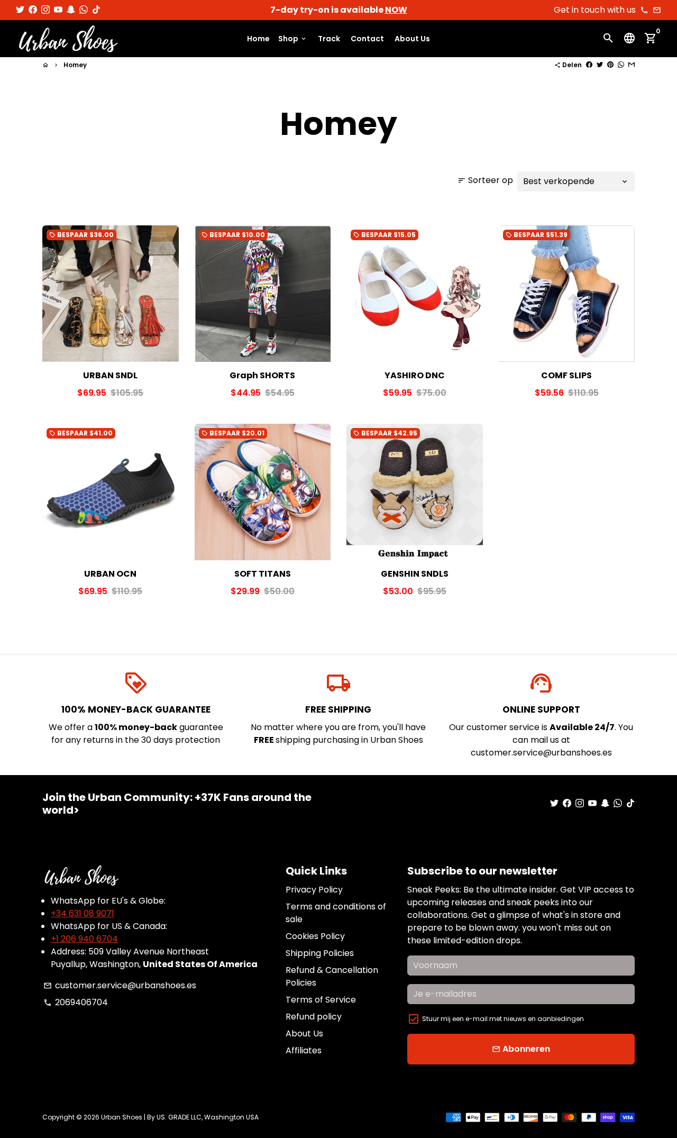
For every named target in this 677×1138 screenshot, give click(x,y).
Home (258, 38)
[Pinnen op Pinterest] (610, 64)
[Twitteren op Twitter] (600, 64)
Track (329, 38)
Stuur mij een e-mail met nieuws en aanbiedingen (503, 1018)
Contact (367, 38)
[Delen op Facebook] (589, 64)
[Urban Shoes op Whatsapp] (83, 10)
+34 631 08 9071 (82, 913)
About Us (412, 38)
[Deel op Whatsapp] (621, 64)
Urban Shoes (121, 1117)
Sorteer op (485, 180)
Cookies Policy (315, 936)
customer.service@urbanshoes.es (119, 985)
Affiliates (304, 1050)
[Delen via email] (631, 64)
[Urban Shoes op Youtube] (58, 10)
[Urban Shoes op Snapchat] (71, 10)
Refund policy (314, 1016)
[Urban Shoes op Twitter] (20, 10)
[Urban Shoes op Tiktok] (96, 10)
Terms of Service (321, 1000)
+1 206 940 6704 (84, 939)
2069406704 (75, 1002)
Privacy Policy (314, 890)
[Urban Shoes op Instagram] (45, 10)
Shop (292, 38)
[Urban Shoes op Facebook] (33, 10)
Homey (75, 64)
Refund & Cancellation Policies (332, 976)
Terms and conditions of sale (336, 912)
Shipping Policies (320, 953)
